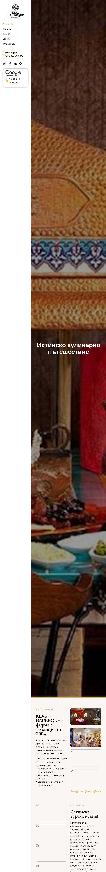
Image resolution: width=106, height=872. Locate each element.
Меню (6, 34)
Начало (8, 24)
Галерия (8, 29)
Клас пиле (9, 44)
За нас (6, 39)
